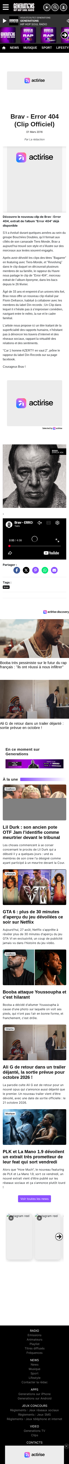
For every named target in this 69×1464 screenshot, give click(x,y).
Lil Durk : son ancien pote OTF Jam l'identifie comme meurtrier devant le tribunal (31, 832)
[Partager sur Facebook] (16, 572)
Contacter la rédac (35, 1382)
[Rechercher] (55, 7)
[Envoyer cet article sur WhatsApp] (44, 572)
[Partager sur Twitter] (25, 572)
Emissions (34, 1335)
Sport (47, 47)
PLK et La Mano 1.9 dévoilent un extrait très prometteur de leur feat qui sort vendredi (33, 1156)
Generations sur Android (35, 1398)
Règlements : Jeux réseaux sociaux (34, 1410)
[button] (19, 1237)
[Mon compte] (63, 7)
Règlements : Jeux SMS (34, 1414)
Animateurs (34, 1339)
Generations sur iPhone (34, 1394)
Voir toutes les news (34, 1199)
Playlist (35, 1344)
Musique (30, 47)
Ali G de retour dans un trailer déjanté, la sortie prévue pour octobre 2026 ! (34, 1072)
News (14, 47)
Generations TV (34, 1431)
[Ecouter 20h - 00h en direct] (34, 763)
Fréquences (34, 1353)
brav (6, 587)
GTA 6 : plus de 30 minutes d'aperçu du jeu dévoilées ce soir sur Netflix (33, 916)
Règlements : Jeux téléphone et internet (34, 1419)
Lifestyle (34, 1378)
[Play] (5, 21)
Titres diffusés (35, 1348)
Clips (34, 1435)
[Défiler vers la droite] (59, 1236)
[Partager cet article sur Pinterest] (34, 572)
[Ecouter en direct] (47, 7)
